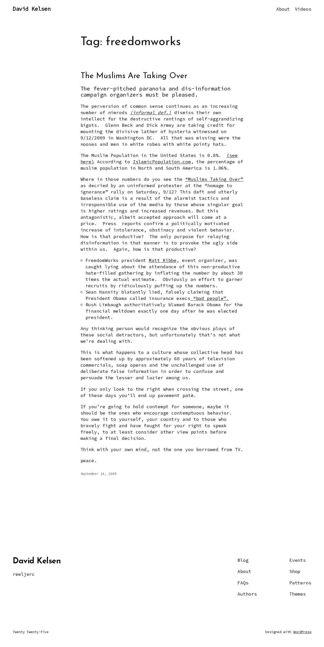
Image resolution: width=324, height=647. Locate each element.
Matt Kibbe (162, 260)
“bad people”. (209, 298)
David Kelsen (32, 8)
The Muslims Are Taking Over (133, 76)
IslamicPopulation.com (162, 162)
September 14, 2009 (98, 473)
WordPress (302, 632)
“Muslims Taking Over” (214, 179)
